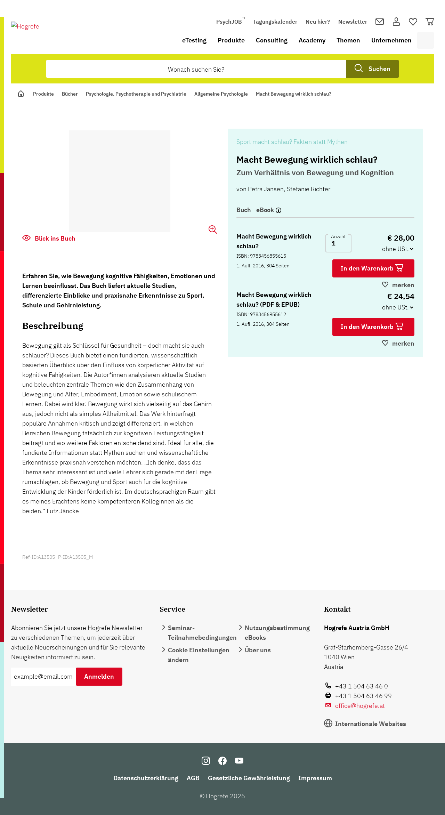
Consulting (272, 40)
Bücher (70, 94)
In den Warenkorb (368, 268)
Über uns (258, 650)
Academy (312, 40)
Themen (348, 40)
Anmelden (99, 676)
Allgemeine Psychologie (221, 94)
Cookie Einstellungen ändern (198, 655)
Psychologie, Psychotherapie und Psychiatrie (136, 94)
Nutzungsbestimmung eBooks (277, 632)
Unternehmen (391, 40)
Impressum (315, 778)
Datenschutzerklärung (145, 778)
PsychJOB (229, 21)
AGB (193, 778)
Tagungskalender (275, 21)
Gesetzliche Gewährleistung (249, 778)
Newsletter (352, 21)
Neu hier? (318, 21)
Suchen (379, 69)
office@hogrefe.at (360, 706)
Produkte (231, 40)
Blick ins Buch (54, 238)
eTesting (194, 40)
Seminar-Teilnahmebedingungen (202, 632)
